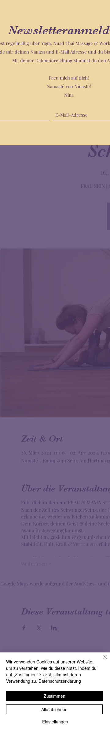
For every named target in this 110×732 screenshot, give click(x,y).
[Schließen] (101, 661)
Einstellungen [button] (55, 722)
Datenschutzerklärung (59, 681)
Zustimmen (54, 696)
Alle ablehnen (54, 709)
